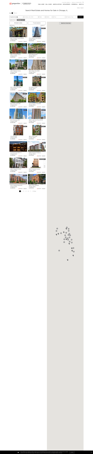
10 (33, 191)
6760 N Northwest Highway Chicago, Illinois (36, 142)
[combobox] (16, 17)
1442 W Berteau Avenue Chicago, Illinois (18, 60)
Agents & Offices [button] (57, 4)
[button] (71, 240)
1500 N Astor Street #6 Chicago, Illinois (36, 174)
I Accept (72, 452)
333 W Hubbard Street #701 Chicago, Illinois (17, 175)
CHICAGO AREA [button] (66, 2)
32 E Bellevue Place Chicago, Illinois (35, 76)
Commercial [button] (74, 4)
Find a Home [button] (41, 4)
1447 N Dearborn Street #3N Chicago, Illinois (36, 93)
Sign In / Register (76, 2)
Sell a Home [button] (48, 4)
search (80, 16)
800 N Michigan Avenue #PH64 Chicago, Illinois (18, 28)
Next (35, 191)
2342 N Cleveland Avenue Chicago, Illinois (35, 159)
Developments (66, 4)
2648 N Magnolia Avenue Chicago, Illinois (18, 158)
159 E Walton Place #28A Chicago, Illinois (37, 60)
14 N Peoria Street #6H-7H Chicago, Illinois (17, 142)
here (61, 452)
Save (37, 23)
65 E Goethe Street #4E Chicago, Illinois (17, 92)
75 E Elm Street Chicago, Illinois (16, 125)
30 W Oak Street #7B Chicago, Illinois (17, 109)
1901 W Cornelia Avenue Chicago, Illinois (18, 43)
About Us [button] (81, 4)
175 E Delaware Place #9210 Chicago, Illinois (36, 28)
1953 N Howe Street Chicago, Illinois (35, 125)
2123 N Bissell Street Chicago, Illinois (35, 43)
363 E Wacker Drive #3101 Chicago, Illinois (16, 77)
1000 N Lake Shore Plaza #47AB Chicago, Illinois (35, 110)
